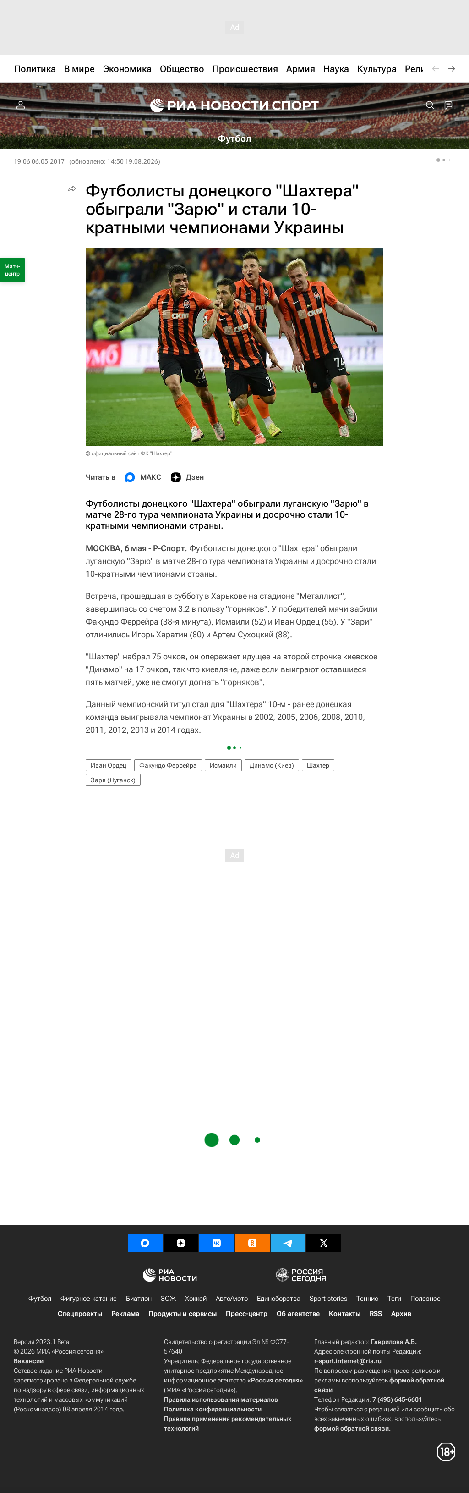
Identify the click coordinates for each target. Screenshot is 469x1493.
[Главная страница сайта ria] (203, 105)
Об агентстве (298, 1314)
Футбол (39, 1298)
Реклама (125, 1314)
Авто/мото (232, 1298)
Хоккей (196, 1298)
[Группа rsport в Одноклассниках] (252, 1243)
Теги (394, 1298)
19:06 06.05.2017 (39, 161)
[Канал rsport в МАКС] (145, 1243)
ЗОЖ (168, 1298)
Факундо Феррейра (168, 765)
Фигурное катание (88, 1298)
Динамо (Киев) (272, 765)
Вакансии (29, 1361)
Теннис (367, 1298)
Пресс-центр (246, 1314)
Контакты (344, 1314)
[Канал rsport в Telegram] (288, 1243)
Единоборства (278, 1298)
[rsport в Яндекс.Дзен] (181, 1243)
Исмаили (223, 765)
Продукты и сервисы (182, 1314)
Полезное (425, 1298)
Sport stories (328, 1298)
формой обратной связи (351, 1428)
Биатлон (139, 1298)
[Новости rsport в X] (323, 1243)
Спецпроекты (80, 1314)
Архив (401, 1314)
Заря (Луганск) (113, 780)
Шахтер (318, 765)
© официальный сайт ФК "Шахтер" (129, 453)
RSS (376, 1314)
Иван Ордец (108, 765)
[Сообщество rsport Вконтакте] (216, 1243)
